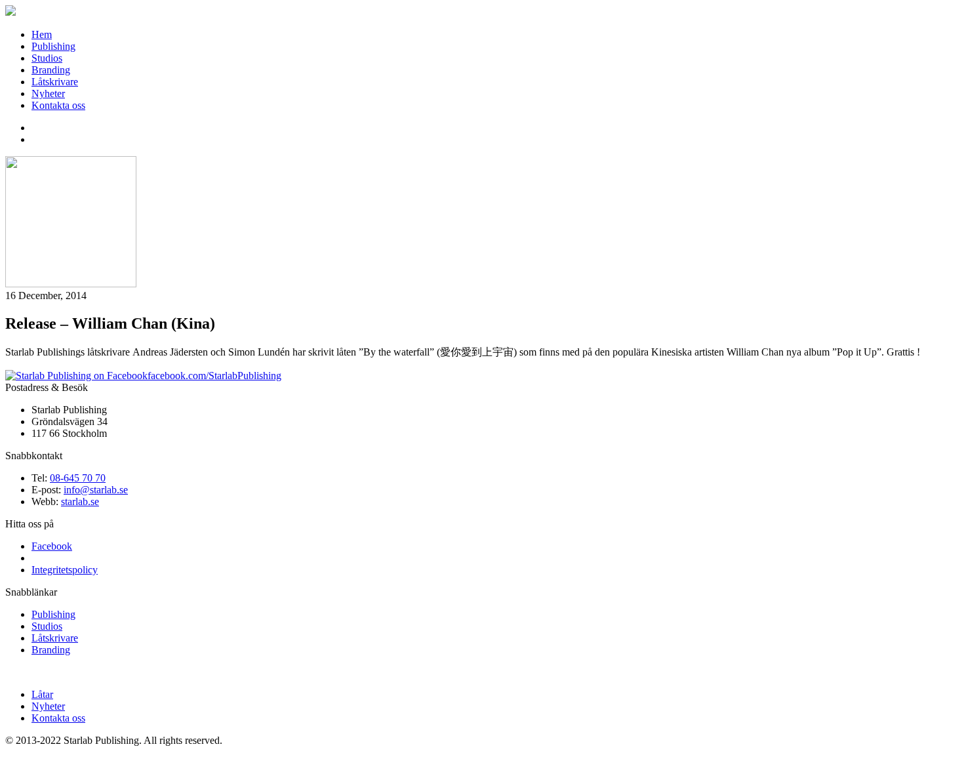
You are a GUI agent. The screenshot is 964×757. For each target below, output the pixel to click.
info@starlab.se (96, 489)
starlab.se (80, 501)
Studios (46, 58)
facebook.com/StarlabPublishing (214, 375)
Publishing (53, 46)
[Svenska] (37, 138)
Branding (50, 69)
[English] (37, 126)
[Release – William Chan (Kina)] (70, 283)
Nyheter (48, 93)
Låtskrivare (54, 81)
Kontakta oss (58, 105)
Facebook (51, 546)
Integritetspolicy (64, 569)
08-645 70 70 (78, 477)
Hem (41, 34)
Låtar (42, 694)
